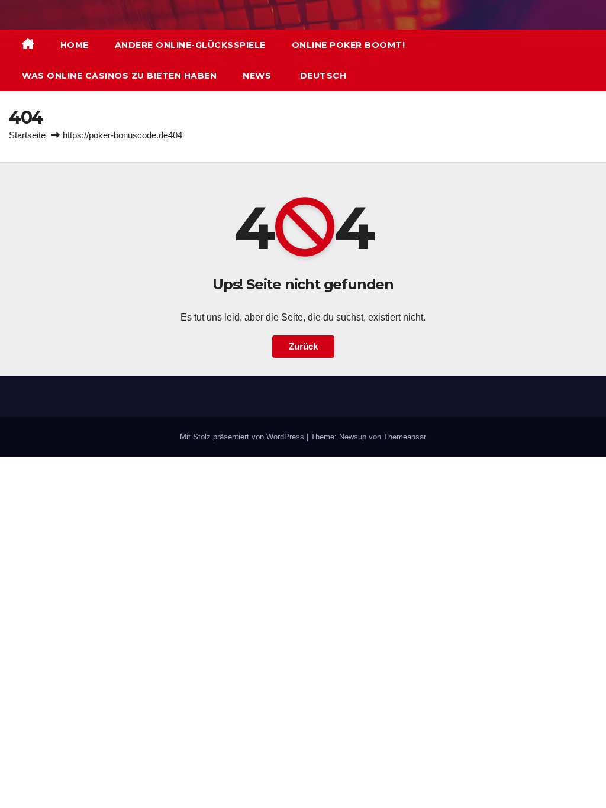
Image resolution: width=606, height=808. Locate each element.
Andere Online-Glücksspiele (190, 45)
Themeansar (404, 436)
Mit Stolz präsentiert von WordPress (243, 436)
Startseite (27, 135)
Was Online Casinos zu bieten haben (119, 75)
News (257, 75)
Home (74, 45)
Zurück (303, 346)
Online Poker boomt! (348, 45)
